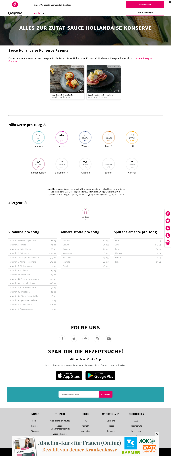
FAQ (85, 421)
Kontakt (85, 426)
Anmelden (105, 394)
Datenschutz (136, 426)
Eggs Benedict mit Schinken (100, 95)
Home (35, 421)
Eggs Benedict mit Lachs (62, 95)
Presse (111, 426)
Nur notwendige (145, 12)
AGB (136, 421)
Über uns (111, 421)
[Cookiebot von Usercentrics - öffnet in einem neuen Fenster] (15, 14)
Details (36, 13)
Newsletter (86, 431)
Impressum (136, 431)
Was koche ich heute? (60, 421)
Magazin (35, 431)
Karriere (111, 431)
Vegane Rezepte (60, 434)
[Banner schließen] (170, 2)
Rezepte (34, 426)
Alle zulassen (145, 4)
